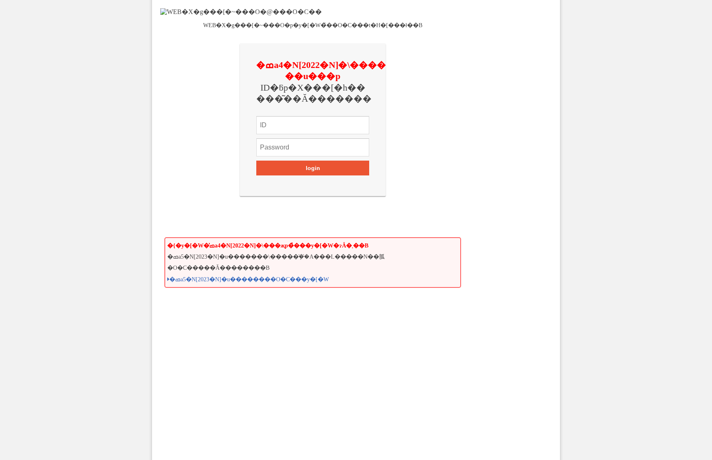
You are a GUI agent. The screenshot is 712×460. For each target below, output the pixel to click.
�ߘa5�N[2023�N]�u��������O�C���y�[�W (249, 279)
